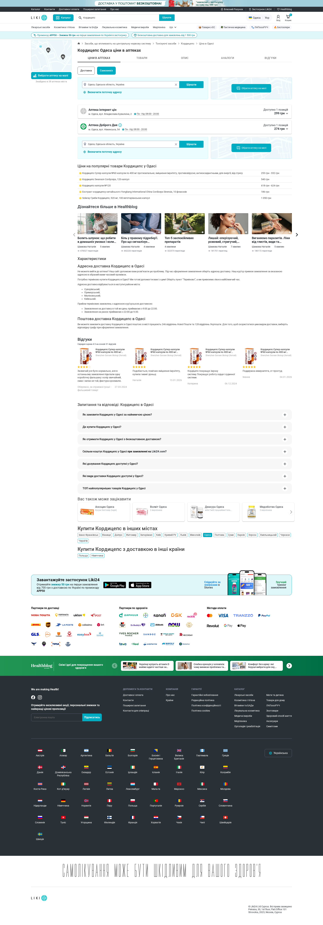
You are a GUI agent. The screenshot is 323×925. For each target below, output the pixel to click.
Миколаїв (195, 535)
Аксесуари (272, 721)
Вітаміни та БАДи (88, 27)
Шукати (166, 17)
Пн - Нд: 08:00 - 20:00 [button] (148, 113)
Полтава (219, 535)
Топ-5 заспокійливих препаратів (179, 239)
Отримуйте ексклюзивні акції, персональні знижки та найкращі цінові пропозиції (65, 707)
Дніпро (118, 535)
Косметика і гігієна (64, 27)
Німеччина (97, 555)
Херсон (252, 535)
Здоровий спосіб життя (279, 716)
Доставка (86, 70)
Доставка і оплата (69, 9)
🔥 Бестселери (282, 27)
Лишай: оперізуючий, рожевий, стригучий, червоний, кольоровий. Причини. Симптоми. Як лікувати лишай (225, 240)
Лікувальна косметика (114, 27)
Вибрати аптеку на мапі (53, 75)
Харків (241, 535)
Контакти (49, 9)
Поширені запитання (94, 9)
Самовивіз (106, 70)
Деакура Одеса (214, 506)
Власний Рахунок (233, 9)
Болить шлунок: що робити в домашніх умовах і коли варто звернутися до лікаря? (97, 240)
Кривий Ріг (170, 535)
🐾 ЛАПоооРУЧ (259, 27)
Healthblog (286, 9)
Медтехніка (159, 27)
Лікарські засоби (40, 27)
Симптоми (272, 726)
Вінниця (106, 535)
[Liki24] (39, 898)
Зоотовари (272, 710)
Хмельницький (268, 535)
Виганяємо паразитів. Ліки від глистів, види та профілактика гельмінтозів (271, 240)
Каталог (35, 9)
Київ (158, 535)
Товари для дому (275, 700)
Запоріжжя (146, 535)
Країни (169, 700)
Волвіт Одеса (158, 506)
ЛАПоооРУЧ (273, 705)
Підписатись (92, 717)
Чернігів (83, 540)
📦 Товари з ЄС (207, 27)
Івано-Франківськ (88, 535)
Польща (83, 555)
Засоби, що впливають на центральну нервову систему (118, 43)
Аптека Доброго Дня (120, 125)
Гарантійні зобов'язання (204, 695)
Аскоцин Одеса (104, 506)
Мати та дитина (275, 695)
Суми (231, 535)
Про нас (114, 9)
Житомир (131, 535)
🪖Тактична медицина (233, 27)
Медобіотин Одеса (271, 506)
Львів (183, 535)
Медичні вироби (140, 27)
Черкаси (285, 535)
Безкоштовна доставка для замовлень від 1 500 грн (166, 35)
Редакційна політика (202, 700)
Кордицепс (187, 43)
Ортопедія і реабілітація (247, 726)
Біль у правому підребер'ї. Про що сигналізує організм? (139, 240)
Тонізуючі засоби (166, 43)
